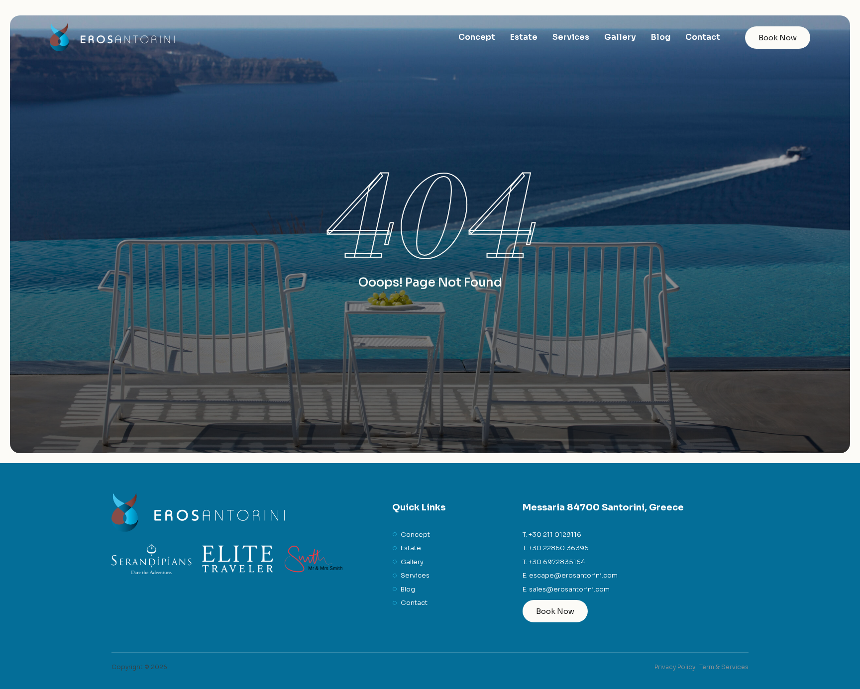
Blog (660, 37)
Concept (476, 37)
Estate (524, 37)
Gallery (620, 37)
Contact (702, 37)
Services (570, 37)
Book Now (777, 37)
